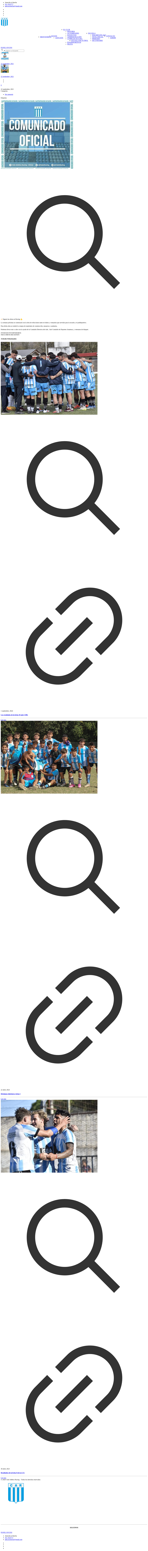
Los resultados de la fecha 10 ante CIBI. (14, 715)
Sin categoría (9, 94)
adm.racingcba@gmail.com (13, 6)
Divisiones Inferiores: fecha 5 (10, 1094)
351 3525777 (9, 4)
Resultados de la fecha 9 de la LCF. (13, 1473)
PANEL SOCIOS (6, 47)
